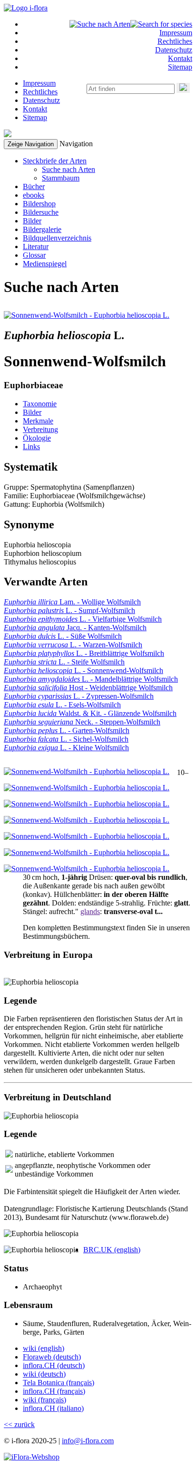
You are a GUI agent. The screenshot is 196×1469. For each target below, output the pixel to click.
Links (31, 447)
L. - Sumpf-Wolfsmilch (69, 610)
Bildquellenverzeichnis (57, 238)
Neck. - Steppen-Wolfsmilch (82, 722)
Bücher (34, 186)
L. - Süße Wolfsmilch (63, 636)
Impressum (175, 33)
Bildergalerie (42, 229)
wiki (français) (44, 1400)
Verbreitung (40, 429)
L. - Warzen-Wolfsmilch (73, 645)
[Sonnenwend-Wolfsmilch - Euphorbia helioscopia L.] (86, 315)
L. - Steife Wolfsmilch (64, 662)
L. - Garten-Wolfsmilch (66, 730)
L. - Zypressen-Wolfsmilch (79, 696)
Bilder (32, 221)
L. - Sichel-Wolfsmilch (66, 739)
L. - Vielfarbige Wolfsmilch (83, 619)
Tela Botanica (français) (58, 1382)
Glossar (34, 255)
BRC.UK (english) (111, 1250)
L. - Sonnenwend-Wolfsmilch (83, 670)
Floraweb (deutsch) (52, 1357)
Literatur (36, 246)
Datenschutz (173, 50)
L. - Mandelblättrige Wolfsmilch (91, 679)
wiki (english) (43, 1348)
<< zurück (19, 1424)
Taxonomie (40, 404)
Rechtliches (174, 41)
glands (90, 911)
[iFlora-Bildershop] (31, 1457)
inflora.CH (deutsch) (54, 1365)
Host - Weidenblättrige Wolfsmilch (88, 688)
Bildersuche (41, 212)
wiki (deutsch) (44, 1374)
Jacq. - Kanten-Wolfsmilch (75, 628)
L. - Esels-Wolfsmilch (62, 705)
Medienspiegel (45, 264)
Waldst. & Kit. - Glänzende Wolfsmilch (90, 713)
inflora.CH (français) (54, 1391)
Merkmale (38, 421)
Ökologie (37, 438)
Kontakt (180, 58)
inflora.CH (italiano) (53, 1408)
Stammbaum (60, 178)
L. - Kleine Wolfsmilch (66, 748)
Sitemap (180, 67)
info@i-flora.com (88, 1441)
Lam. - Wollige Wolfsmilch (72, 602)
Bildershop (39, 204)
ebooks (33, 195)
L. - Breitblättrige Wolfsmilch (84, 653)
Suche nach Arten (68, 169)
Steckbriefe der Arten (55, 161)
